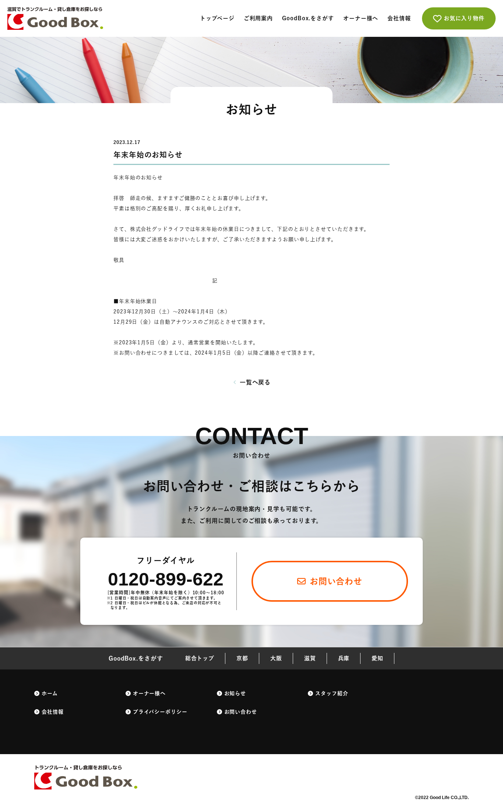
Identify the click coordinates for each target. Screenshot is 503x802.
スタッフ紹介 (331, 693)
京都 (242, 658)
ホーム (50, 693)
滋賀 (310, 658)
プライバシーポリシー (160, 711)
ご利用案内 (258, 18)
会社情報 (399, 18)
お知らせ (235, 693)
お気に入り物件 (464, 18)
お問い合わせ (240, 711)
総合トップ (200, 658)
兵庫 (344, 658)
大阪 (276, 658)
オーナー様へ (360, 18)
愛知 (377, 658)
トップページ (217, 18)
